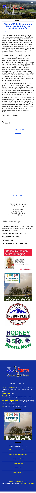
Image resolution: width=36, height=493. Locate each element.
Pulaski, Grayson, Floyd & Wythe (18, 450)
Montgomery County (18, 459)
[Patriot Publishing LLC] (13, 14)
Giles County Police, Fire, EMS (18, 454)
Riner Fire (18, 468)
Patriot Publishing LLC (16, 481)
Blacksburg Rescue (18, 463)
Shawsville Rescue (18, 472)
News (4, 32)
